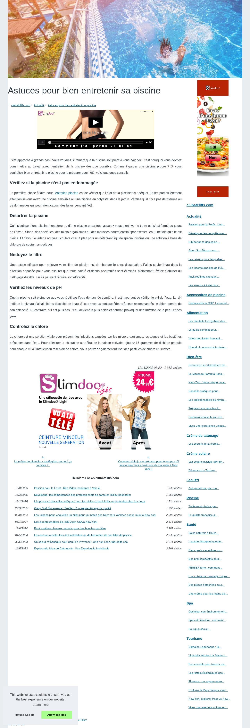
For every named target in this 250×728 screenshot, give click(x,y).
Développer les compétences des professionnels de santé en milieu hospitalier (82, 494)
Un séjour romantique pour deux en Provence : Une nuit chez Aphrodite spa (81, 541)
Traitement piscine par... (203, 506)
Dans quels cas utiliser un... (205, 550)
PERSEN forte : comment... (205, 567)
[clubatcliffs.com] (125, 39)
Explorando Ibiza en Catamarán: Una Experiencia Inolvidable (71, 548)
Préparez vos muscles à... (204, 408)
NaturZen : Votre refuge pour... (207, 382)
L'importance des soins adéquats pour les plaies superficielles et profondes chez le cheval (89, 501)
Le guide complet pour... (203, 329)
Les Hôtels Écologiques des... (206, 672)
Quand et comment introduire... (207, 347)
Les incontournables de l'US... (206, 267)
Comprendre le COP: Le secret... (208, 303)
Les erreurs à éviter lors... (204, 285)
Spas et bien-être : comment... (207, 620)
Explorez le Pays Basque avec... (208, 690)
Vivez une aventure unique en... (208, 707)
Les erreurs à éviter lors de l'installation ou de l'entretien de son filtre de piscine (83, 535)
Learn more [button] (41, 704)
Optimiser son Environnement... (208, 611)
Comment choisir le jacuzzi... (206, 417)
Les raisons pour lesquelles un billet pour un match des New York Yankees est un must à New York (95, 515)
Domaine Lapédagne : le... (204, 646)
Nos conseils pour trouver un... (207, 664)
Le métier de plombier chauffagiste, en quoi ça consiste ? (43, 463)
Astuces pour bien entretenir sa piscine (72, 105)
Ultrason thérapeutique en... (205, 541)
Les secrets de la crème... (204, 443)
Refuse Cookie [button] (24, 714)
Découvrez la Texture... (202, 470)
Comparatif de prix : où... (203, 488)
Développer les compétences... (207, 233)
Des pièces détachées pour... (206, 584)
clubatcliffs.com (20, 105)
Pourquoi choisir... (199, 628)
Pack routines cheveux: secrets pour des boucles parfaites (70, 528)
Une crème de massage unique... (209, 576)
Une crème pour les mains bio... (208, 593)
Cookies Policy (78, 719)
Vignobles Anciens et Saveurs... (207, 655)
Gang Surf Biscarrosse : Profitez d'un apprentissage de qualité (72, 508)
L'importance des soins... (203, 241)
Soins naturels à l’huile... (203, 532)
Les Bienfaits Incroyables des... (207, 321)
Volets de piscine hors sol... (205, 338)
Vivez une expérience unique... (207, 425)
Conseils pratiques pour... (204, 390)
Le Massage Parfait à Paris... (206, 373)
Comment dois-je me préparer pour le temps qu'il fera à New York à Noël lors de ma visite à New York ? (148, 465)
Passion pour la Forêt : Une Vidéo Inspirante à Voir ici (67, 488)
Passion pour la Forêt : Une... (206, 224)
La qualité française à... (202, 514)
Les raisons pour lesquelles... (206, 259)
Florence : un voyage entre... (206, 681)
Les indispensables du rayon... (207, 399)
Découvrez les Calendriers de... (207, 365)
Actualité (39, 105)
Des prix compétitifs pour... (204, 558)
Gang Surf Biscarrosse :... (204, 250)
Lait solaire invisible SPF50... (206, 461)
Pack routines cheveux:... (204, 276)
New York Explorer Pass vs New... (209, 698)
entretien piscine (66, 193)
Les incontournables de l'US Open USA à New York (65, 521)
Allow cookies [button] (56, 714)
